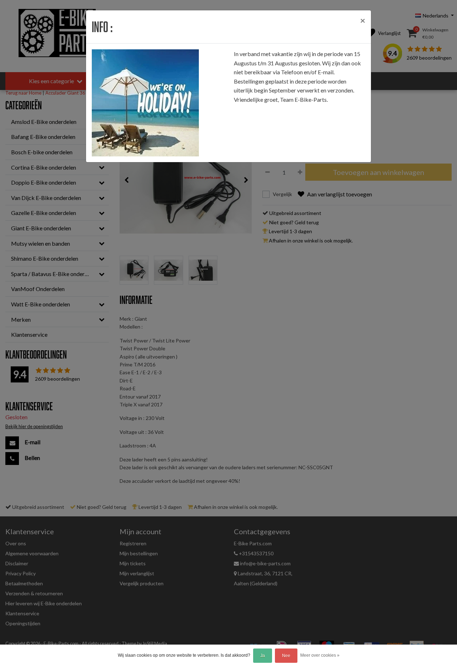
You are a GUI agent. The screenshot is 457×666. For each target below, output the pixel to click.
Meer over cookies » (320, 655)
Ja (262, 655)
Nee (286, 655)
